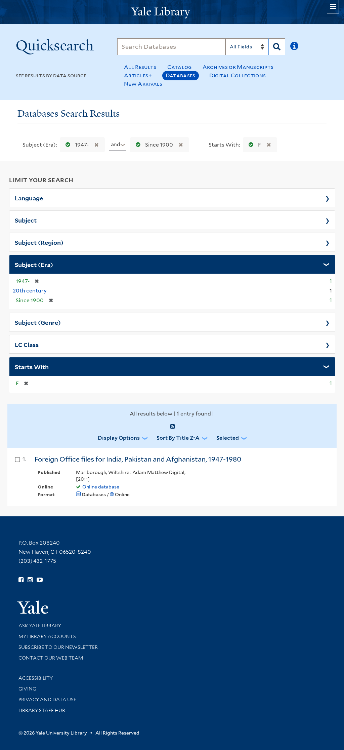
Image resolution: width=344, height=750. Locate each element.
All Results (140, 67)
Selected (227, 438)
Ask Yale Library (39, 625)
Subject (26, 220)
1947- (82, 145)
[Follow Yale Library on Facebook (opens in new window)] (21, 580)
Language (29, 198)
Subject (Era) (34, 264)
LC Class (27, 344)
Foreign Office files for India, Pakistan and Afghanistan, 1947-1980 (138, 459)
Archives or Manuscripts (238, 67)
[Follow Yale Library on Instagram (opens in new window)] (30, 580)
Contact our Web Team (50, 658)
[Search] (276, 46)
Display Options (119, 438)
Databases (181, 75)
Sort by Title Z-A (178, 438)
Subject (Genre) (38, 322)
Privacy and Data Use (47, 699)
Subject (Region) (39, 242)
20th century (30, 290)
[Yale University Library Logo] (172, 12)
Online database (100, 486)
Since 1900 (159, 145)
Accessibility (35, 678)
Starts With (32, 366)
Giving (27, 689)
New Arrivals (143, 84)
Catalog (179, 67)
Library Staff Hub (41, 710)
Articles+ (138, 75)
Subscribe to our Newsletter (58, 647)
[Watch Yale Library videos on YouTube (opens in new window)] (40, 580)
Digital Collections (237, 75)
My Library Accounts (47, 636)
